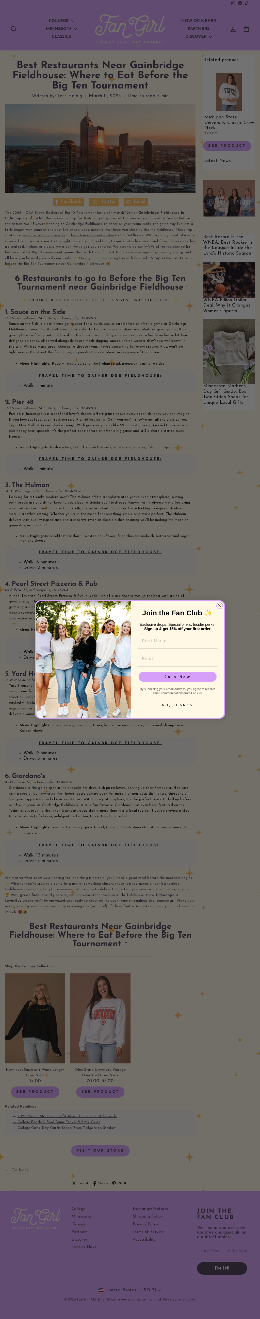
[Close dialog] (220, 606)
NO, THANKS (177, 705)
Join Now (178, 677)
